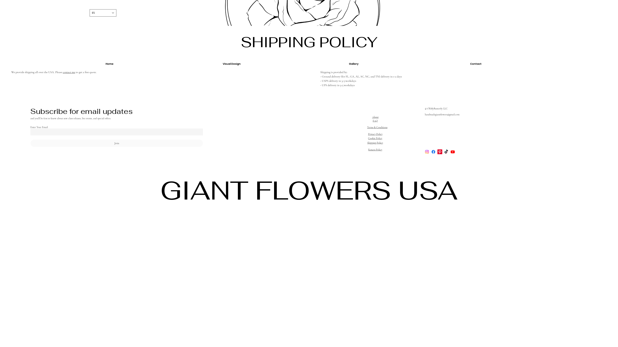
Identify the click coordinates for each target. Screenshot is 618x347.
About (375, 117)
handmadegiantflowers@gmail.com (442, 114)
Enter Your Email (39, 127)
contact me (69, 72)
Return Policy (375, 149)
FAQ (375, 120)
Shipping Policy (375, 142)
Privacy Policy (375, 134)
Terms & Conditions (377, 127)
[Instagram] (427, 151)
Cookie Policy (375, 138)
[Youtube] (452, 151)
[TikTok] (446, 151)
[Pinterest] (439, 151)
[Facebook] (433, 151)
